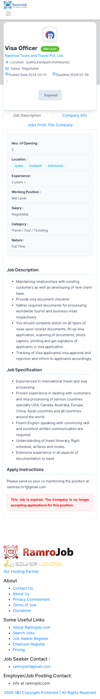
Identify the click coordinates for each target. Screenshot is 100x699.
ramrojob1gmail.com (31, 666)
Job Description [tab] (27, 115)
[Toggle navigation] (8, 13)
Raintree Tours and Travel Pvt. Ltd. (34, 55)
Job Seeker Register (30, 638)
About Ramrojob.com (31, 627)
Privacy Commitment (31, 599)
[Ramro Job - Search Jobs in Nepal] (15, 4)
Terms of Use (24, 605)
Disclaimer (22, 610)
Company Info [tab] (74, 115)
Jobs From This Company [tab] (50, 125)
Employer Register (29, 644)
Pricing (19, 649)
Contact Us (23, 588)
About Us (21, 593)
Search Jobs (24, 633)
